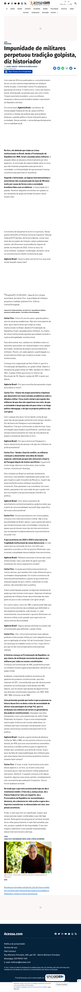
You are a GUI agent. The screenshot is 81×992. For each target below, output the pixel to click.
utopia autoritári (37, 839)
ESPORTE (28, 9)
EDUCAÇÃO (45, 12)
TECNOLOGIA (35, 12)
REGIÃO (19, 9)
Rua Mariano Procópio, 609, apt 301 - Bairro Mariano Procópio (32, 955)
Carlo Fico (8, 839)
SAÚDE (72, 9)
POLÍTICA (64, 9)
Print (74, 68)
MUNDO (45, 9)
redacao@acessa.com (21, 962)
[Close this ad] (79, 980)
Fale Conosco (10, 951)
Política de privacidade (14, 944)
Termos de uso (10, 947)
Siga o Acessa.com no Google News (19, 71)
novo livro (26, 839)
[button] (54, 68)
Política (7, 44)
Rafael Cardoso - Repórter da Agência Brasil (22, 66)
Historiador (17, 839)
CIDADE (12, 9)
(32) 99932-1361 (20, 958)
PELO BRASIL (54, 9)
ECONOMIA (36, 9)
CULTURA (26, 12)
